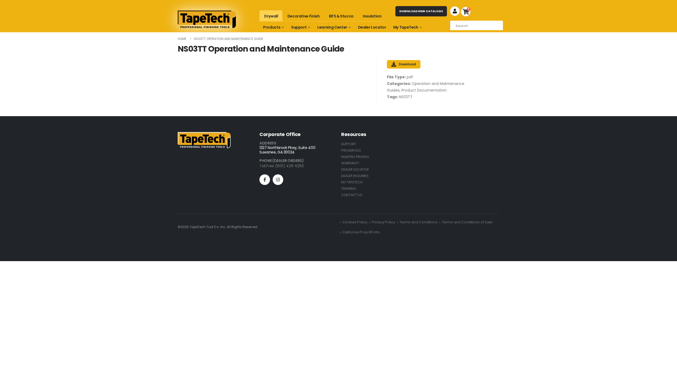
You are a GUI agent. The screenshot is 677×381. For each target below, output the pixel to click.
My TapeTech (405, 27)
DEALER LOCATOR (355, 169)
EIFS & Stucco (341, 16)
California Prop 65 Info (361, 232)
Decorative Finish (303, 16)
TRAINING (348, 188)
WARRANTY (350, 163)
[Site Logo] (207, 19)
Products (271, 27)
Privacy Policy (383, 222)
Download (407, 64)
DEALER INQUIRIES (355, 175)
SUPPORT (348, 144)
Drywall (271, 16)
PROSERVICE (351, 150)
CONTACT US (351, 194)
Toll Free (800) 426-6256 (281, 166)
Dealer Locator (372, 27)
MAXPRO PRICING (355, 156)
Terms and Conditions (418, 222)
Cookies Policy (354, 222)
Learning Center (332, 27)
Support (299, 27)
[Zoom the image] (204, 135)
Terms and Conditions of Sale (467, 222)
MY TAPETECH (352, 182)
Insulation (372, 16)
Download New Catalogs (421, 11)
